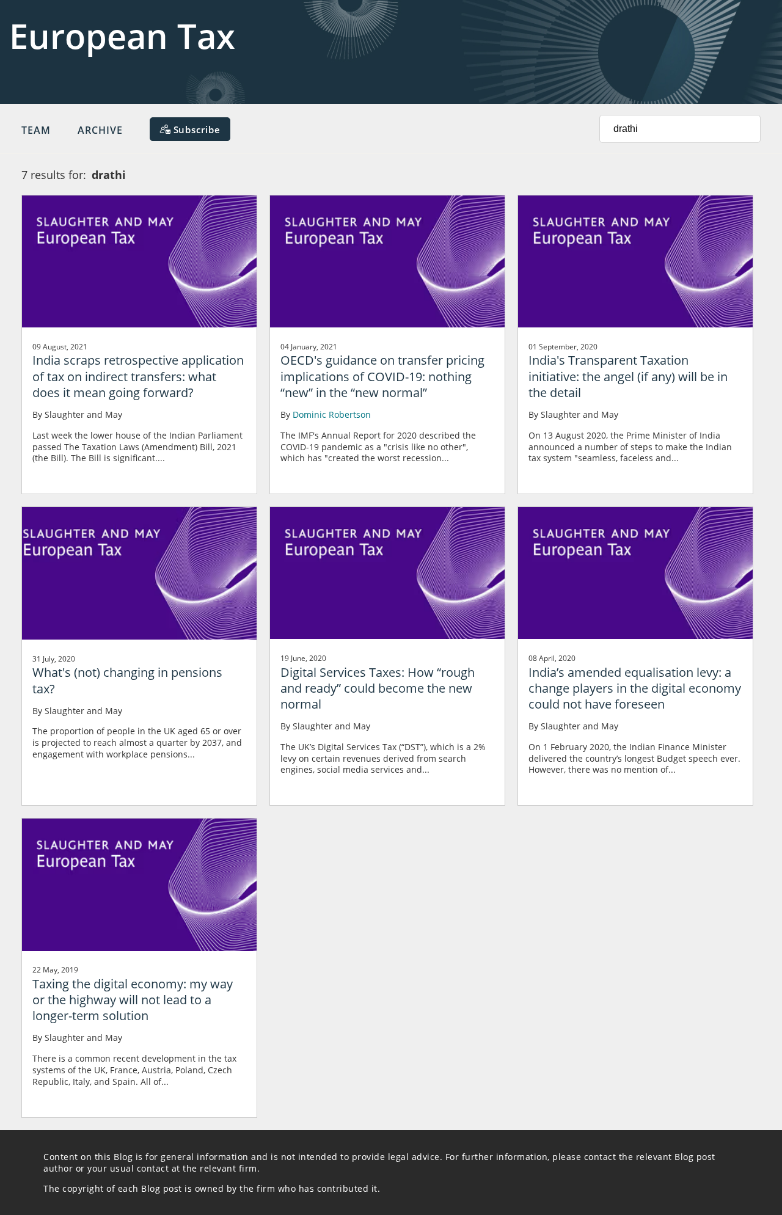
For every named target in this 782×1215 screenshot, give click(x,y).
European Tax (122, 35)
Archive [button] (100, 130)
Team (36, 130)
